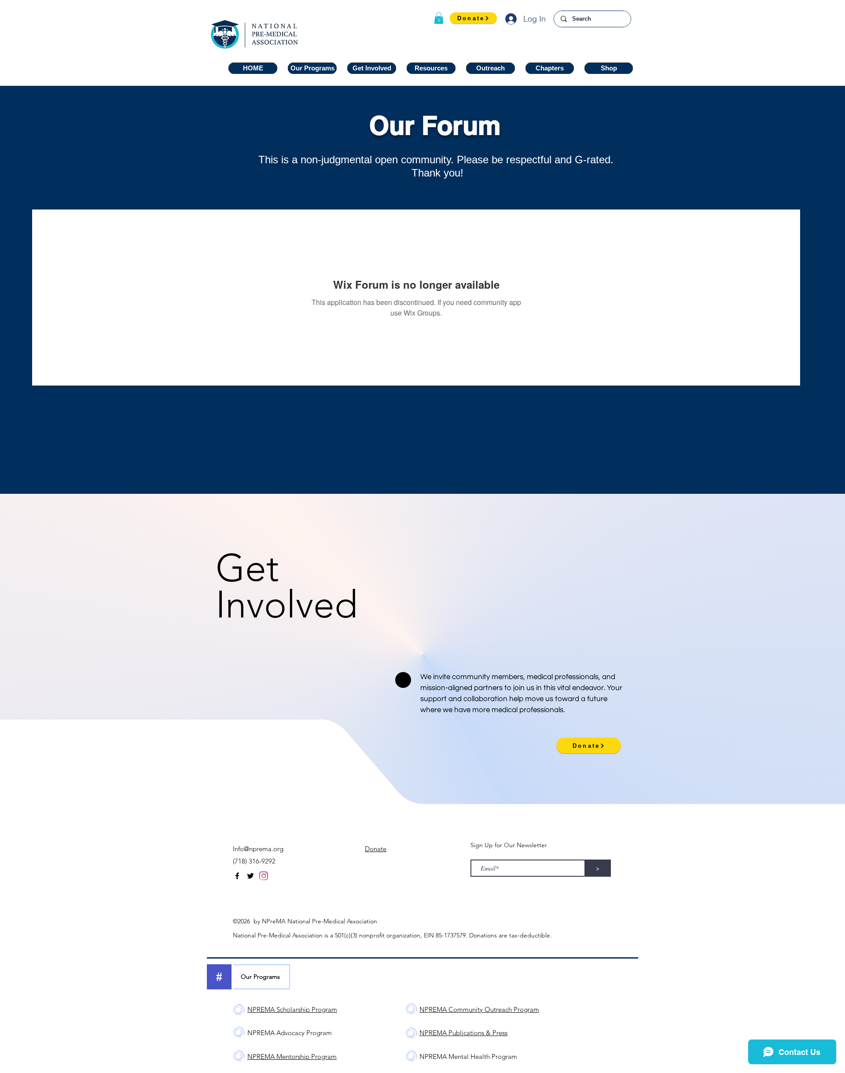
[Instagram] (263, 875)
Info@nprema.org (258, 849)
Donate (375, 849)
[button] (439, 18)
